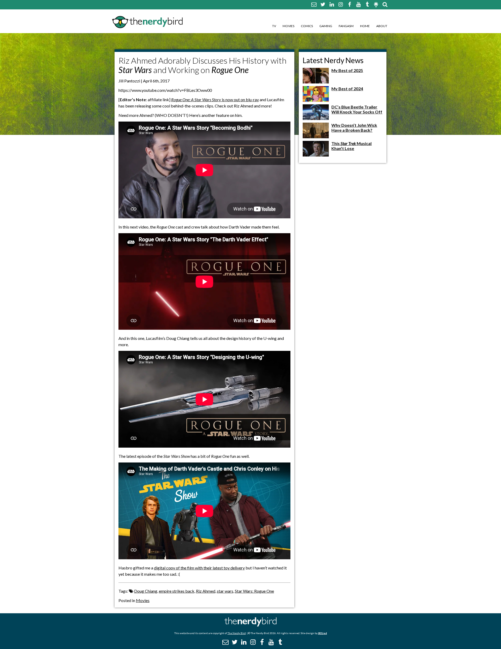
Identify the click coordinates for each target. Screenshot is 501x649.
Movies (288, 26)
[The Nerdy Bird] (250, 625)
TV (274, 26)
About (381, 26)
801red (322, 633)
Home (365, 26)
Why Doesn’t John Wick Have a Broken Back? (354, 128)
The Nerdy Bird (237, 633)
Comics (307, 26)
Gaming (325, 26)
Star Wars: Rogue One (254, 590)
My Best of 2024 (347, 88)
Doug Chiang (145, 590)
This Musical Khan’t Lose (351, 146)
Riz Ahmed (205, 590)
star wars (225, 590)
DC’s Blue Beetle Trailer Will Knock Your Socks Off (356, 109)
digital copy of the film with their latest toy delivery (199, 567)
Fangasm (346, 26)
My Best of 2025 (347, 70)
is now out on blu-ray (215, 99)
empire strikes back (176, 590)
